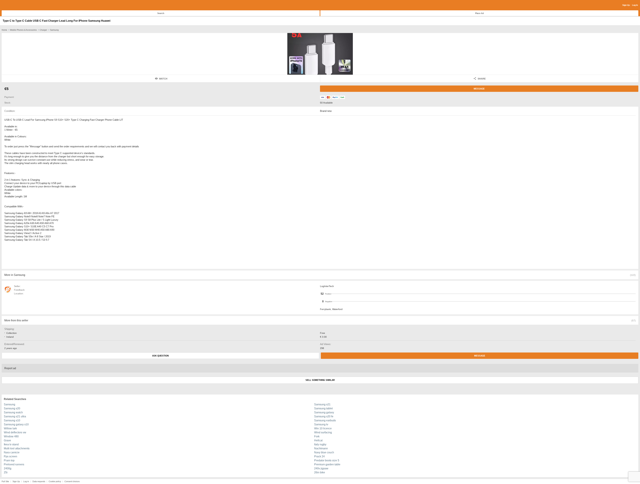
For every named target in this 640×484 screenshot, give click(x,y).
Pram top (9, 460)
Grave (7, 440)
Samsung (9, 404)
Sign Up (626, 5)
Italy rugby (320, 444)
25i (6, 472)
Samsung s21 (322, 404)
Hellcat (318, 440)
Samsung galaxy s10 (16, 424)
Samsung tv (321, 424)
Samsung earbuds (325, 420)
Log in (26, 481)
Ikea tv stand (11, 444)
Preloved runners (14, 464)
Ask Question (160, 355)
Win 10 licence (323, 428)
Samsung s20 (12, 408)
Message (479, 89)
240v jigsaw (321, 468)
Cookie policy (55, 481)
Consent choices (72, 481)
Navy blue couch (324, 452)
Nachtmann (321, 448)
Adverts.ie (15, 5)
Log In (635, 5)
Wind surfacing (323, 432)
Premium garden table (327, 464)
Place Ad (479, 13)
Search (160, 13)
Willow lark (10, 428)
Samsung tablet (323, 408)
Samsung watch (13, 412)
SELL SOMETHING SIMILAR (320, 380)
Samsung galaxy (324, 412)
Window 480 (11, 436)
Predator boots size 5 (326, 460)
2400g (7, 468)
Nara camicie (12, 452)
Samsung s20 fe (323, 416)
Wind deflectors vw (15, 432)
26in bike (319, 472)
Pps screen (10, 456)
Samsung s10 (12, 420)
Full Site (5, 481)
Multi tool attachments (17, 448)
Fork (317, 436)
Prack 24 (319, 456)
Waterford (337, 309)
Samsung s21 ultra (15, 416)
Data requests (38, 481)
